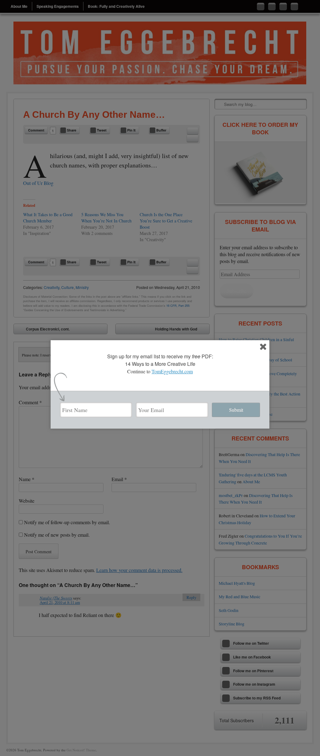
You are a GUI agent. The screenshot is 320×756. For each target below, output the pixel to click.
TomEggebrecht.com (172, 371)
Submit (236, 409)
